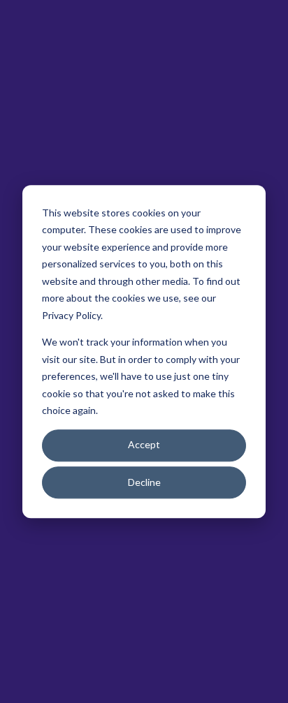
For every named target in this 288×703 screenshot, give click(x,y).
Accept (144, 445)
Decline (144, 482)
